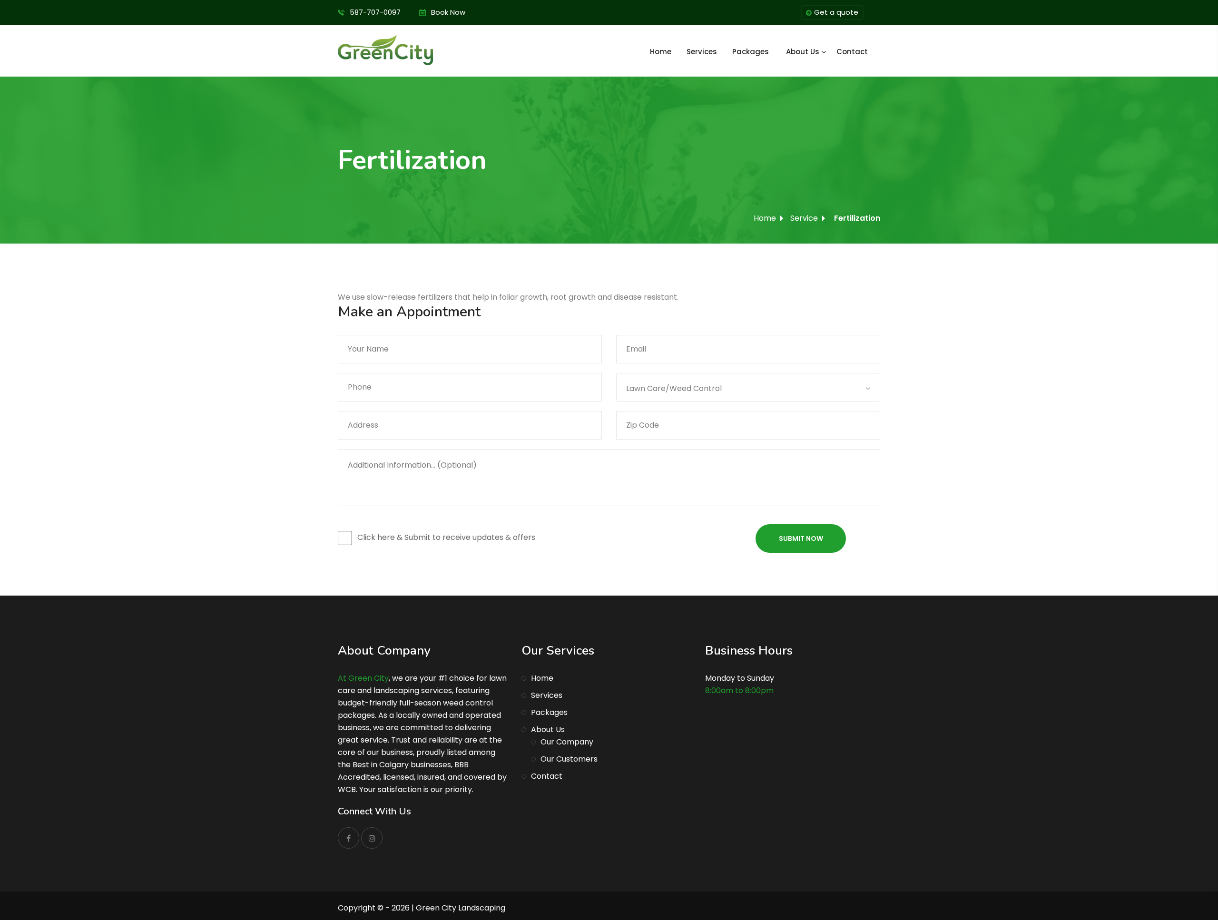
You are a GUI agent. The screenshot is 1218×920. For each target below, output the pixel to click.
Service (804, 218)
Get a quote (836, 12)
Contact (852, 52)
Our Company (566, 741)
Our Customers (569, 759)
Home (660, 52)
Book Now (448, 12)
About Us (802, 52)
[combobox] (748, 387)
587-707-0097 (375, 12)
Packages (750, 52)
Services (702, 52)
